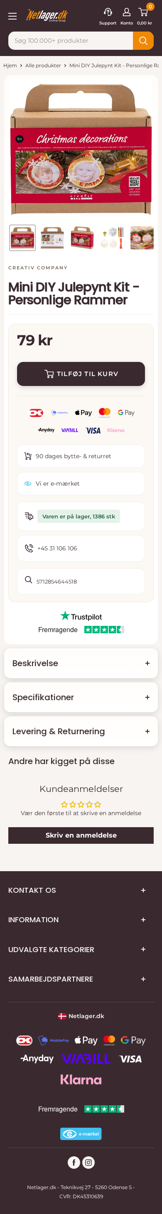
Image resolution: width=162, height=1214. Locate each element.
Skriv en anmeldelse (81, 835)
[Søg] (143, 41)
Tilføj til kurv (87, 374)
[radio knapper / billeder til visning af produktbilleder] (22, 238)
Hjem (10, 65)
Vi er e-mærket (58, 483)
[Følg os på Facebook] (74, 1162)
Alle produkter (43, 65)
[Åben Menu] (12, 15)
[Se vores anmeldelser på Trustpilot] (81, 616)
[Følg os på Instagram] (88, 1162)
